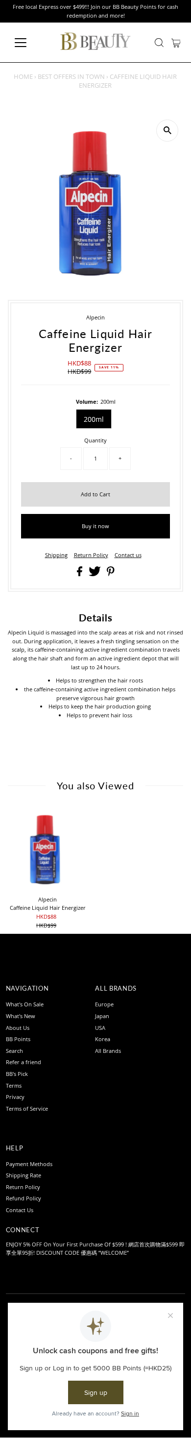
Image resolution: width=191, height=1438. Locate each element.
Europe (104, 1004)
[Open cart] (176, 42)
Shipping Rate (23, 1175)
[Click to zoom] (167, 131)
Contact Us (19, 1210)
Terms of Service (27, 1108)
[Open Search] (159, 43)
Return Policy (91, 555)
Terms (14, 1085)
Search (14, 1050)
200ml (94, 419)
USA (100, 1027)
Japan (102, 1016)
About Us (17, 1027)
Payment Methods (29, 1164)
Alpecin (95, 317)
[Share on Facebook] (80, 574)
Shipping (56, 555)
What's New (20, 1016)
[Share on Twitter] (95, 574)
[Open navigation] (28, 42)
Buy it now (95, 526)
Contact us (128, 555)
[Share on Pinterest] (111, 574)
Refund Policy (23, 1198)
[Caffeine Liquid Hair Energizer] (48, 849)
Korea (102, 1039)
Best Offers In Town (71, 76)
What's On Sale (25, 1004)
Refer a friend (23, 1062)
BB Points (18, 1039)
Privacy (15, 1096)
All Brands (108, 1050)
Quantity (95, 440)
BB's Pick (17, 1073)
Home (23, 76)
